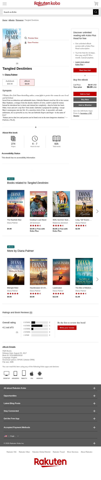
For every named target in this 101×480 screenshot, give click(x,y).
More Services (72, 452)
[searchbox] (50, 12)
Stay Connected (11, 411)
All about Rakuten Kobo (15, 388)
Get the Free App (11, 419)
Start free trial (85, 70)
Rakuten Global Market (41, 452)
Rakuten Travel (59, 452)
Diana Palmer (11, 75)
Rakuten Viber (24, 452)
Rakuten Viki (11, 452)
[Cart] (96, 3)
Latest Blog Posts (12, 403)
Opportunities (10, 396)
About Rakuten (86, 452)
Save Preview (33, 42)
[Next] (97, 211)
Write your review (67, 328)
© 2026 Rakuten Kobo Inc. (14, 443)
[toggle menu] (4, 3)
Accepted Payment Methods (17, 427)
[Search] (96, 12)
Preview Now (33, 38)
